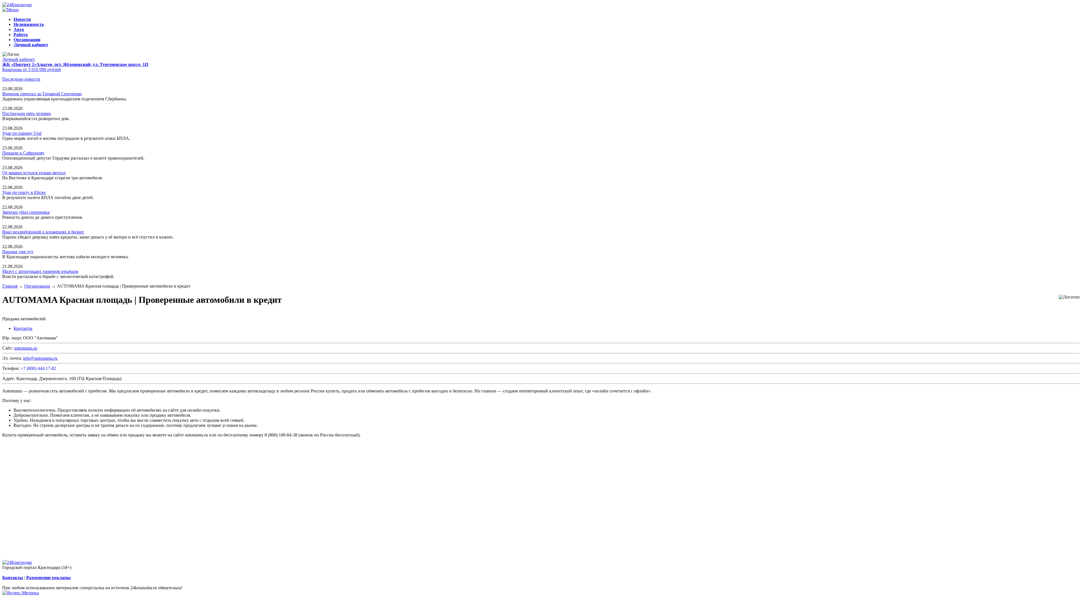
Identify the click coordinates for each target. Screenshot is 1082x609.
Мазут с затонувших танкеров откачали (40, 271)
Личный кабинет (18, 59)
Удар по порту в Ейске (24, 192)
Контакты (23, 328)
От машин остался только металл (34, 172)
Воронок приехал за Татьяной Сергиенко (42, 93)
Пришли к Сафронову (23, 153)
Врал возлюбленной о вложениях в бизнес (43, 232)
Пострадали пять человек (26, 113)
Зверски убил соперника (26, 212)
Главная (9, 286)
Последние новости (21, 79)
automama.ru (25, 348)
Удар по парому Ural (21, 133)
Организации (37, 286)
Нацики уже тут (17, 251)
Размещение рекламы (48, 577)
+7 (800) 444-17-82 (38, 368)
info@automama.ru (40, 358)
